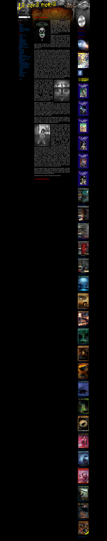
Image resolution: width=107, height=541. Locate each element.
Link (20, 26)
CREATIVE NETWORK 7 (82, 327)
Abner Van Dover (22, 35)
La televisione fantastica (24, 67)
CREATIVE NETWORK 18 (82, 519)
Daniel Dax (21, 49)
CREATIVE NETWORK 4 (82, 274)
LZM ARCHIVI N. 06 (81, 99)
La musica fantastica (23, 66)
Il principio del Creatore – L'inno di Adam (24, 60)
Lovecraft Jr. (22, 68)
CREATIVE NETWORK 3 (82, 257)
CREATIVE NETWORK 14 (82, 449)
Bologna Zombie (22, 40)
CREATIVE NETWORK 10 (82, 379)
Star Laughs (21, 74)
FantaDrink (21, 51)
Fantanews (21, 53)
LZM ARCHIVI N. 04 (81, 134)
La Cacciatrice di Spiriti (24, 65)
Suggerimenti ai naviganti (24, 30)
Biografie (21, 38)
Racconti (21, 71)
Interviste (21, 61)
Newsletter (21, 27)
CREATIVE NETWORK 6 (82, 309)
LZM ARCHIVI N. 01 (81, 187)
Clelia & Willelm (22, 42)
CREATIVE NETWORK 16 (82, 484)
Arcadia (21, 36)
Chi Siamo (21, 25)
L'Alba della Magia (23, 62)
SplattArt (21, 73)
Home (20, 23)
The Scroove (22, 76)
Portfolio (21, 70)
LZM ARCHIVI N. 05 (81, 117)
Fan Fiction (21, 50)
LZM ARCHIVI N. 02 (81, 169)
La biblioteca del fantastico (24, 63)
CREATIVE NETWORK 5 (82, 292)
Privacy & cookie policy (24, 28)
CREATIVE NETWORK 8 (82, 344)
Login (20, 79)
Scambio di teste (22, 72)
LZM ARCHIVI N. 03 (81, 152)
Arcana (20, 37)
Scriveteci (21, 31)
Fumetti (20, 54)
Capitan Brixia (22, 41)
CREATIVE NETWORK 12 (82, 414)
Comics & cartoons (23, 43)
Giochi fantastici (22, 55)
